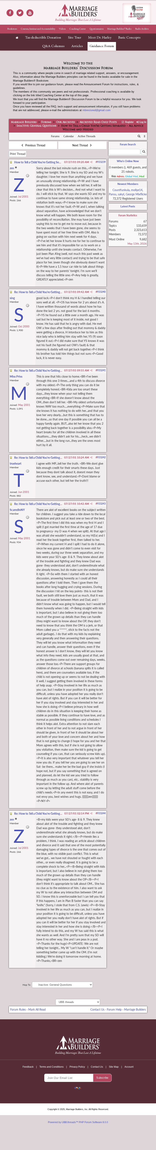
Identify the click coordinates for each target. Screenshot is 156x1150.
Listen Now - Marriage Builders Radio (136, 13)
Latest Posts (127, 206)
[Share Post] (91, 162)
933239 (101, 161)
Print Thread (17, 154)
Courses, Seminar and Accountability (38, 29)
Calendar (68, 136)
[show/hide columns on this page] (144, 136)
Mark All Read (37, 1009)
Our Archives (65, 122)
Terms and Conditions (51, 1066)
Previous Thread (34, 145)
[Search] (139, 136)
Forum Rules (18, 1009)
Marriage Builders (24, 122)
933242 (101, 457)
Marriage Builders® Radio (119, 29)
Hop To (26, 984)
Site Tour (74, 38)
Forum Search (128, 144)
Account (129, 1066)
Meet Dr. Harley (99, 38)
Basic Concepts (129, 38)
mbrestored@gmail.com (96, 110)
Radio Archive (142, 29)
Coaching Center (77, 29)
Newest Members (127, 184)
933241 (101, 370)
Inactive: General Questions (36, 126)
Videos (62, 29)
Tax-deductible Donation (43, 38)
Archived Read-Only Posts (98, 122)
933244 (101, 813)
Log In (142, 122)
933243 (101, 503)
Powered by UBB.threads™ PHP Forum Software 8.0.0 (78, 1122)
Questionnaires (96, 29)
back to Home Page (78, 10)
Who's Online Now (128, 161)
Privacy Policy (77, 1066)
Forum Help (114, 1009)
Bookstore (12, 29)
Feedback (28, 1066)
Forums (46, 122)
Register (129, 122)
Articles (77, 46)
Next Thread (80, 145)
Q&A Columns (53, 46)
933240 (101, 291)
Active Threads (86, 136)
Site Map (114, 1066)
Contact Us (97, 1009)
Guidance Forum (102, 46)
